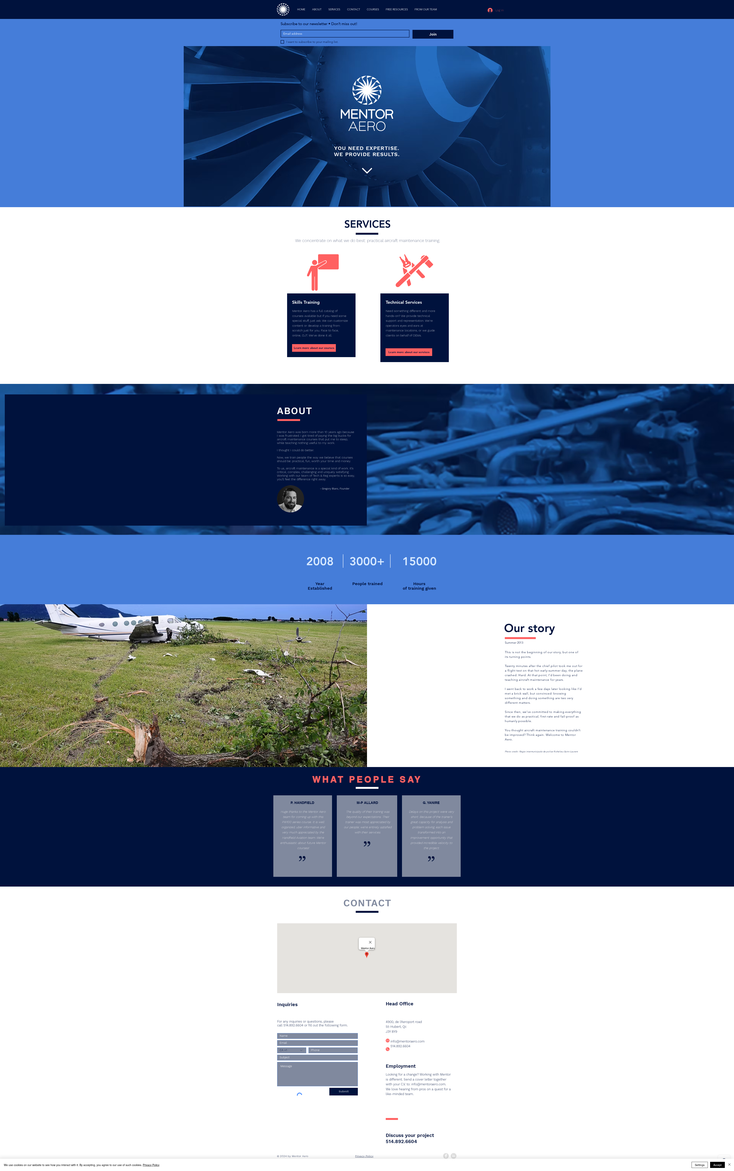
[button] (372, 9)
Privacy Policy (151, 1165)
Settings (700, 1165)
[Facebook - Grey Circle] (446, 1156)
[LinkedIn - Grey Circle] (453, 1156)
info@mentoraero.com (408, 1041)
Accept (717, 1165)
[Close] (729, 1165)
